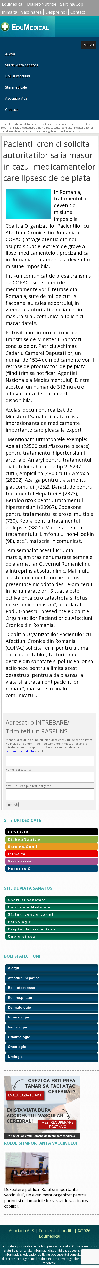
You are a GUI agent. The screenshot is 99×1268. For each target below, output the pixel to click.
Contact (77, 12)
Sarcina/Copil (72, 4)
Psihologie (19, 922)
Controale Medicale (29, 907)
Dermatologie (19, 1007)
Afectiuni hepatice (24, 978)
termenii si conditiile (20, 751)
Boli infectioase (21, 988)
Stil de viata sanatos (21, 65)
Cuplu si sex (22, 936)
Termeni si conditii (55, 1230)
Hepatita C (19, 869)
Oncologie (17, 1047)
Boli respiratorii (21, 997)
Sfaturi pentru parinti (31, 914)
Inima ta (9, 12)
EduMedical (12, 4)
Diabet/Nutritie (41, 4)
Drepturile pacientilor (32, 929)
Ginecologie (18, 1017)
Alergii (13, 968)
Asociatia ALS (16, 98)
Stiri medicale (16, 87)
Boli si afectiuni (17, 76)
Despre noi (56, 12)
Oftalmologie (19, 1037)
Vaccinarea (31, 12)
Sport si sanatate (27, 900)
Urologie (15, 1057)
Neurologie (17, 1027)
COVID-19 (18, 832)
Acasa (10, 53)
